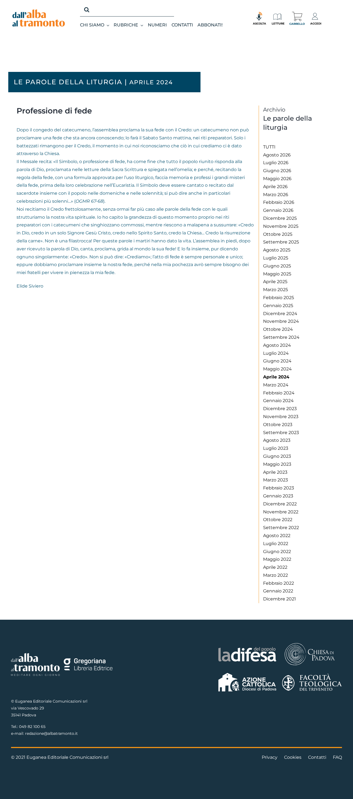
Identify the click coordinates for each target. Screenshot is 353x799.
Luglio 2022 (275, 543)
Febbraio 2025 (278, 297)
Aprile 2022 (275, 567)
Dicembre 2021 (279, 599)
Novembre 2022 (280, 511)
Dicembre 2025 (280, 218)
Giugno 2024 (277, 361)
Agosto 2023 (276, 440)
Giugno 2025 (277, 266)
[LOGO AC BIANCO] (247, 674)
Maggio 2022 (277, 559)
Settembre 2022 (281, 527)
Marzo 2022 (275, 575)
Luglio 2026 (275, 162)
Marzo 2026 (275, 194)
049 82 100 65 (32, 726)
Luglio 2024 (276, 353)
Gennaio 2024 (278, 400)
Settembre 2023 (281, 432)
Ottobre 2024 (278, 329)
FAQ (337, 757)
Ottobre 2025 (277, 234)
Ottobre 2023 (277, 424)
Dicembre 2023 (280, 408)
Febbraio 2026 (278, 202)
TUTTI (269, 147)
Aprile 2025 (275, 281)
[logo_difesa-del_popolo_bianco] (247, 648)
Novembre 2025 (280, 226)
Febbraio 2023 (278, 488)
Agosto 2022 (276, 535)
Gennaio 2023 (278, 496)
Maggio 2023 (277, 464)
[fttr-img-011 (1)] (312, 675)
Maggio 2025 (277, 274)
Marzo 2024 (275, 385)
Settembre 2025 (281, 242)
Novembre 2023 (280, 416)
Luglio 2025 (275, 258)
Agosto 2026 (277, 155)
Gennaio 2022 (278, 591)
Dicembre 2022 (280, 504)
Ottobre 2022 (277, 519)
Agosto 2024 (277, 345)
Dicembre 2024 (280, 313)
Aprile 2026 (275, 186)
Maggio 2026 (277, 178)
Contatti (317, 757)
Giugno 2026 (277, 170)
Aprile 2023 (275, 472)
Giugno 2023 (277, 456)
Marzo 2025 (275, 289)
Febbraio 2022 (278, 583)
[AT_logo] (38, 11)
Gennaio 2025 (278, 305)
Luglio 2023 (275, 448)
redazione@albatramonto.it (51, 733)
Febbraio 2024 (279, 393)
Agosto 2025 (276, 250)
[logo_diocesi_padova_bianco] (309, 643)
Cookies (292, 757)
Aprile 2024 (276, 377)
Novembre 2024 (281, 321)
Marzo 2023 (275, 480)
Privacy (269, 757)
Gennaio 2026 (278, 210)
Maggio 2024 (277, 369)
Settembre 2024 (281, 337)
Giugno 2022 (277, 551)
